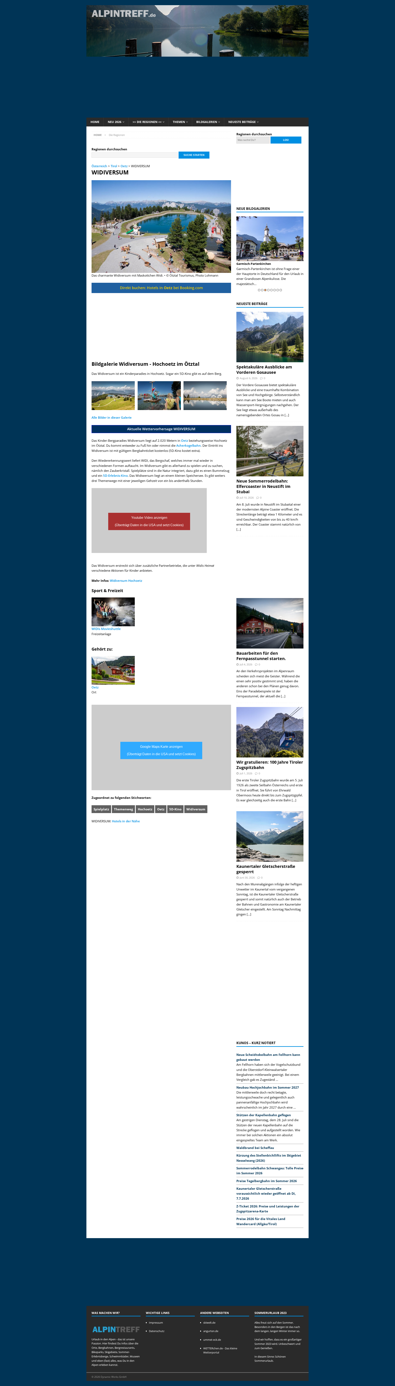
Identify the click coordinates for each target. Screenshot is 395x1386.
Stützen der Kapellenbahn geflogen (263, 1115)
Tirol (114, 166)
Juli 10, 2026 (247, 497)
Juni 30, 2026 (247, 877)
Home (95, 122)
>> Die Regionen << (147, 122)
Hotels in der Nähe (126, 821)
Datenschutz (156, 1331)
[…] (287, 415)
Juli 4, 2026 (246, 664)
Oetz (124, 166)
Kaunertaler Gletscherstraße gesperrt (265, 869)
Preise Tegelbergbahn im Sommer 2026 (266, 1181)
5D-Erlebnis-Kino (115, 475)
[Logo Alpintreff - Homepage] (116, 1335)
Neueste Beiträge (242, 122)
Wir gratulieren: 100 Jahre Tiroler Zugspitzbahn (269, 764)
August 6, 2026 (248, 378)
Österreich (99, 166)
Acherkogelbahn (188, 445)
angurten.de (210, 1331)
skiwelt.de (209, 1322)
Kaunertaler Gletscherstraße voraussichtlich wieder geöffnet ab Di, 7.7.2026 (266, 1193)
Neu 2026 (114, 122)
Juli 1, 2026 (246, 773)
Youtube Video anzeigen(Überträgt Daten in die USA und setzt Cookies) (149, 521)
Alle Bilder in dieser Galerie (112, 417)
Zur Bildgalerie (293, 279)
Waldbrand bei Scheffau (255, 1148)
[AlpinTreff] (197, 54)
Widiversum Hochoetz (126, 580)
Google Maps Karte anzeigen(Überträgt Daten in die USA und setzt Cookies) (161, 750)
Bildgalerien (206, 122)
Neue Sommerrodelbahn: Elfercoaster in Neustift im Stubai (263, 486)
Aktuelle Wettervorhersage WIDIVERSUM (161, 429)
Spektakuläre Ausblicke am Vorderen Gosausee (264, 369)
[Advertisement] (197, 86)
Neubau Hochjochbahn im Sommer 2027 (267, 1087)
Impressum (156, 1322)
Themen (179, 122)
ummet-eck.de (212, 1340)
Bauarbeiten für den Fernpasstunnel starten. (261, 655)
